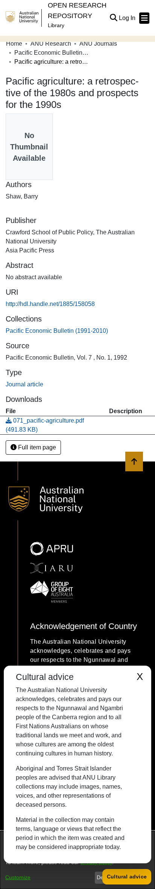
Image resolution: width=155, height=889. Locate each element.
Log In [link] (127, 18)
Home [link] (14, 43)
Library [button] (56, 25)
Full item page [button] (36, 447)
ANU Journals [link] (98, 43)
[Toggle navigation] (144, 18)
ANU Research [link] (50, 43)
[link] (57, 331)
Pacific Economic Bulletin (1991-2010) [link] (52, 52)
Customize (17, 877)
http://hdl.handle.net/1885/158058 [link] (50, 304)
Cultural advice (127, 877)
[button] (113, 18)
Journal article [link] (24, 384)
